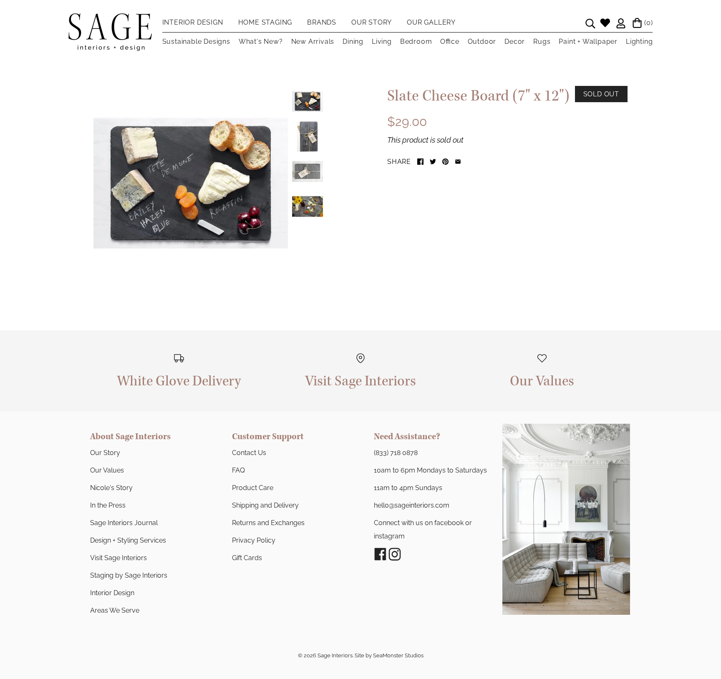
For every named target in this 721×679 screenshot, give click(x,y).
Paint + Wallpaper (588, 41)
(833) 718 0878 (396, 453)
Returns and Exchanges (268, 523)
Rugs (541, 41)
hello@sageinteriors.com (411, 505)
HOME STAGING (265, 22)
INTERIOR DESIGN (192, 22)
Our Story (105, 453)
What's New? (261, 41)
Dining (353, 41)
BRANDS (321, 22)
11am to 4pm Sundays (408, 488)
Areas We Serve (114, 610)
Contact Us (249, 453)
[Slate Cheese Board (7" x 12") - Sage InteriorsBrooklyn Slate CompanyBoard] (190, 183)
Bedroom (416, 41)
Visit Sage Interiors (118, 558)
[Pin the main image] (445, 161)
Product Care (252, 488)
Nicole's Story (111, 488)
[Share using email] (458, 161)
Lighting (639, 41)
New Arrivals (313, 41)
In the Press (108, 505)
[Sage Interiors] (110, 20)
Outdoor (482, 41)
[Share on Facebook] (420, 161)
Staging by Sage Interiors (128, 575)
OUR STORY (371, 22)
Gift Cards (247, 558)
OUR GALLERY (431, 22)
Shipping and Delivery (265, 505)
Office (449, 41)
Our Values (107, 470)
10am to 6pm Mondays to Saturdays (430, 470)
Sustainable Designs (196, 41)
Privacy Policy (253, 540)
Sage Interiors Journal (124, 523)
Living (382, 41)
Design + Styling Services (128, 540)
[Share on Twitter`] (433, 161)
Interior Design (112, 593)
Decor (514, 41)
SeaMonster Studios (398, 655)
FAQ (238, 470)
